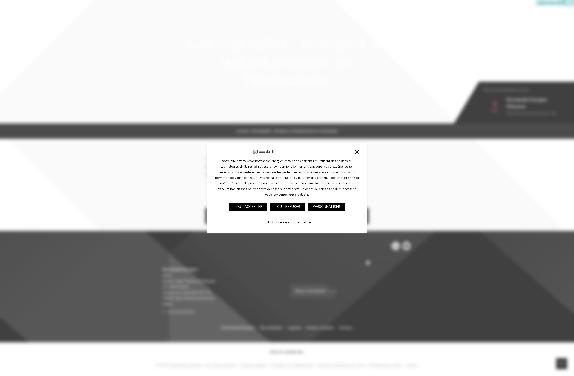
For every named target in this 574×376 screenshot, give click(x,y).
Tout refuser (287, 206)
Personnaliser (326, 206)
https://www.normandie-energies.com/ (264, 161)
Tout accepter (248, 206)
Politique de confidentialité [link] (289, 222)
